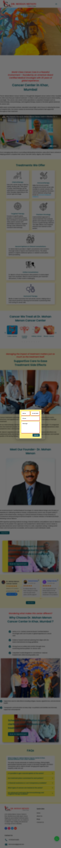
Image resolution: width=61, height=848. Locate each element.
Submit (36, 435)
